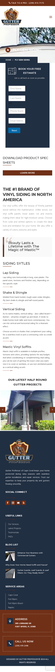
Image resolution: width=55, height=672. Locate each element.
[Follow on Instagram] (13, 503)
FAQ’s (10, 536)
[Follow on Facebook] (7, 503)
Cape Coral (13, 595)
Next (14, 130)
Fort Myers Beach (15, 603)
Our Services (13, 524)
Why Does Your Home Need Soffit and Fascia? (26, 565)
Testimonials (13, 532)
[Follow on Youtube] (18, 503)
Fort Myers (12, 599)
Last (10, 103)
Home (8, 60)
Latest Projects (14, 528)
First (10, 93)
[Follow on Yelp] (23, 503)
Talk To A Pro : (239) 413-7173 (27, 3)
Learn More (27, 172)
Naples (11, 607)
